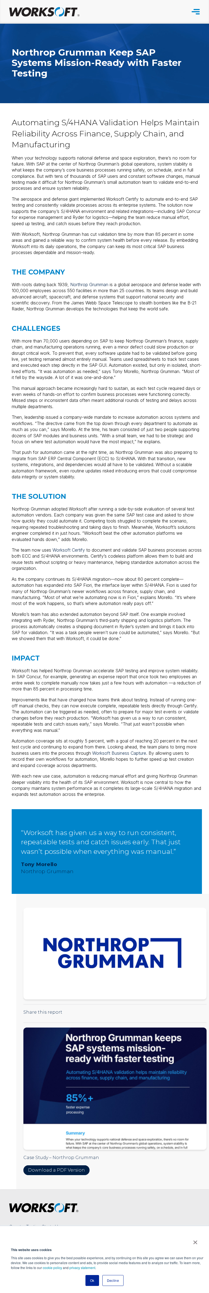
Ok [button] (92, 1280)
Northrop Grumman (89, 284)
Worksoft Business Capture (119, 753)
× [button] (195, 1240)
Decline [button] (113, 1280)
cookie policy (52, 1267)
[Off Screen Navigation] (196, 11)
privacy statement (82, 1267)
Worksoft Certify (69, 550)
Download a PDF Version (56, 1170)
